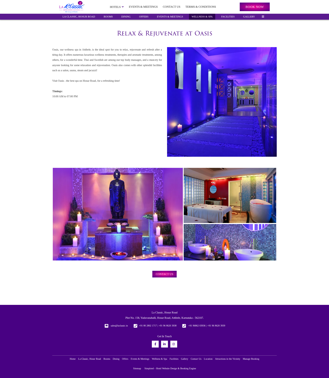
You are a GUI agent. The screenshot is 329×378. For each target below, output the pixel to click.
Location (208, 359)
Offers (143, 16)
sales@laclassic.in (119, 325)
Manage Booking (251, 359)
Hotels (115, 7)
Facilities (228, 16)
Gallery (249, 16)
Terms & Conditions (200, 6)
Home (73, 359)
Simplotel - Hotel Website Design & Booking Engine (170, 368)
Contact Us (171, 6)
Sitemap (137, 368)
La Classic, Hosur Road (79, 16)
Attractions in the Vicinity (227, 359)
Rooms (108, 16)
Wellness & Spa (202, 16)
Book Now (255, 7)
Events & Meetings (143, 6)
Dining (126, 16)
